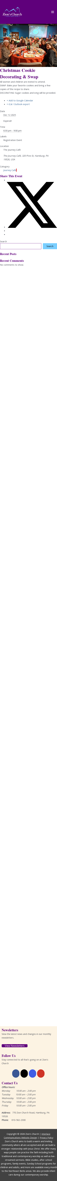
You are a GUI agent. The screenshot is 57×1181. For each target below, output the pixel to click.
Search (3, 241)
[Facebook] (15, 1073)
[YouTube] (40, 1073)
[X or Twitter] (24, 1073)
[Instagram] (32, 1073)
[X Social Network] (32, 226)
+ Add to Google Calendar (20, 100)
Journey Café (9, 170)
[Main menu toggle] (52, 12)
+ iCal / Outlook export (18, 104)
